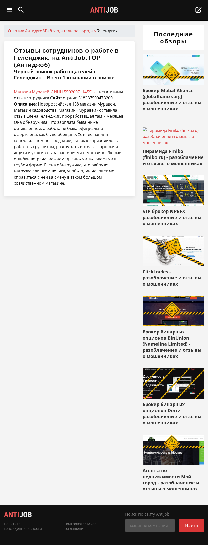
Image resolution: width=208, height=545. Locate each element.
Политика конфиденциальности (23, 526)
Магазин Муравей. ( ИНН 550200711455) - (68, 95)
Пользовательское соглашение (80, 526)
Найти (191, 525)
